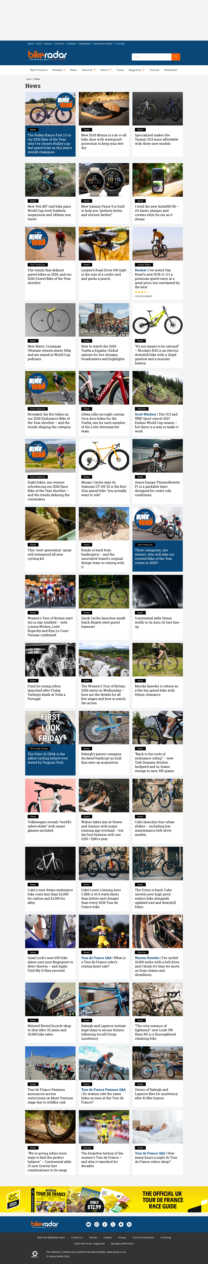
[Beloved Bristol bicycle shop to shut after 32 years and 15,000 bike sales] (50, 999)
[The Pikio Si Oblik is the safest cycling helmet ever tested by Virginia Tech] (50, 727)
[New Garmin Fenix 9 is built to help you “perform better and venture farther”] (104, 180)
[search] (175, 57)
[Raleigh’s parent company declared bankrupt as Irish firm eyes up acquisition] (104, 727)
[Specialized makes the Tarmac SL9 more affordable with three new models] (157, 109)
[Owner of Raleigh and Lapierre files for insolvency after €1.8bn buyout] (157, 1063)
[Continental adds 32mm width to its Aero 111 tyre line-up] (157, 591)
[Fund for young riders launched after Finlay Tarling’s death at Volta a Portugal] (50, 659)
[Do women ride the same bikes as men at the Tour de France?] (104, 1063)
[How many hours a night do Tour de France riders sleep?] (157, 1127)
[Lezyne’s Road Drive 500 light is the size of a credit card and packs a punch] (104, 243)
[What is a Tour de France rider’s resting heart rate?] (104, 931)
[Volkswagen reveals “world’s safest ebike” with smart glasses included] (50, 795)
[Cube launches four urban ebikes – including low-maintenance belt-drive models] (157, 795)
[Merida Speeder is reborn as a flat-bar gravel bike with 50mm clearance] (157, 659)
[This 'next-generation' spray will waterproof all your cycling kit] (50, 524)
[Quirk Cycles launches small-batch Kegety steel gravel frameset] (104, 591)
